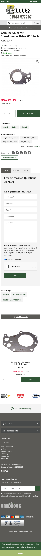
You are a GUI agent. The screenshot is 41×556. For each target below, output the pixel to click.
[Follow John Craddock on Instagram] (5, 471)
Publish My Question (13, 259)
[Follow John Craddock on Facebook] (1, 471)
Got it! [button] (20, 553)
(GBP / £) (3, 1)
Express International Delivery (20, 28)
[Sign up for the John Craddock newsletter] (37, 488)
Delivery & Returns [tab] (26, 170)
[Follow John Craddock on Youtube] (7, 471)
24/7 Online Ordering (22, 408)
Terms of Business (25, 532)
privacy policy (33, 496)
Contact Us (37, 146)
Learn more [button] (32, 547)
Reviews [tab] (16, 170)
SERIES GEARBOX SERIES (12, 300)
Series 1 (5, 127)
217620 (6, 294)
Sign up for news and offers (11, 483)
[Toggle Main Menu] (3, 22)
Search (36, 23)
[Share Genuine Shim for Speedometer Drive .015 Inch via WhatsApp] (21, 152)
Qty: (4, 113)
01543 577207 (20, 17)
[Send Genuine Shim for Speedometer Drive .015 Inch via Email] (29, 152)
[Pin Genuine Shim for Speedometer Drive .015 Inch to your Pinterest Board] (25, 152)
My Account (33, 1)
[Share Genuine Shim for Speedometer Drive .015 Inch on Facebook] (13, 152)
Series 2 (24, 127)
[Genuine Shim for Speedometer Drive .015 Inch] (20, 77)
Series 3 (14, 127)
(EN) (8, 1)
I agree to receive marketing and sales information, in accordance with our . (19, 494)
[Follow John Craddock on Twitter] (3, 471)
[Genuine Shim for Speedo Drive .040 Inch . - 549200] (20, 339)
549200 (20, 364)
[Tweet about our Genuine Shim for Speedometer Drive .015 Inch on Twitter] (17, 152)
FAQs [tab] (6, 170)
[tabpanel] (20, 229)
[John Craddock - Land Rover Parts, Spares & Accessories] (20, 10)
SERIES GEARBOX (19, 294)
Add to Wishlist (10, 157)
